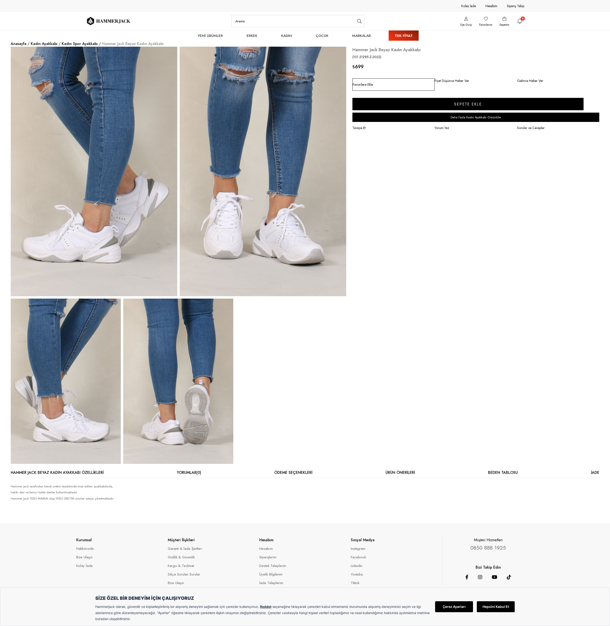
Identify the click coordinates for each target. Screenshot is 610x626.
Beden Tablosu (503, 472)
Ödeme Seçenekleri (293, 472)
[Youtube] (494, 577)
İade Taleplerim (271, 583)
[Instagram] (480, 577)
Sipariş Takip (515, 6)
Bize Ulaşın (84, 557)
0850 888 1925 (488, 547)
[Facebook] (466, 577)
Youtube (357, 574)
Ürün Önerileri (400, 472)
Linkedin (356, 565)
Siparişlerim (267, 557)
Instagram (358, 548)
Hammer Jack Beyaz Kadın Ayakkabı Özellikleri (57, 472)
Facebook (358, 557)
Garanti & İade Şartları (185, 548)
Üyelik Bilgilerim (270, 574)
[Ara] (359, 21)
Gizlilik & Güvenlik (181, 557)
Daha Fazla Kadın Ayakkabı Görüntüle (476, 117)
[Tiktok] (509, 577)
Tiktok (355, 583)
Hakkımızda (85, 548)
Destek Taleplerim (272, 565)
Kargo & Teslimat (181, 565)
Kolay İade (468, 6)
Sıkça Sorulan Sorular (184, 574)
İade (595, 472)
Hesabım (491, 6)
